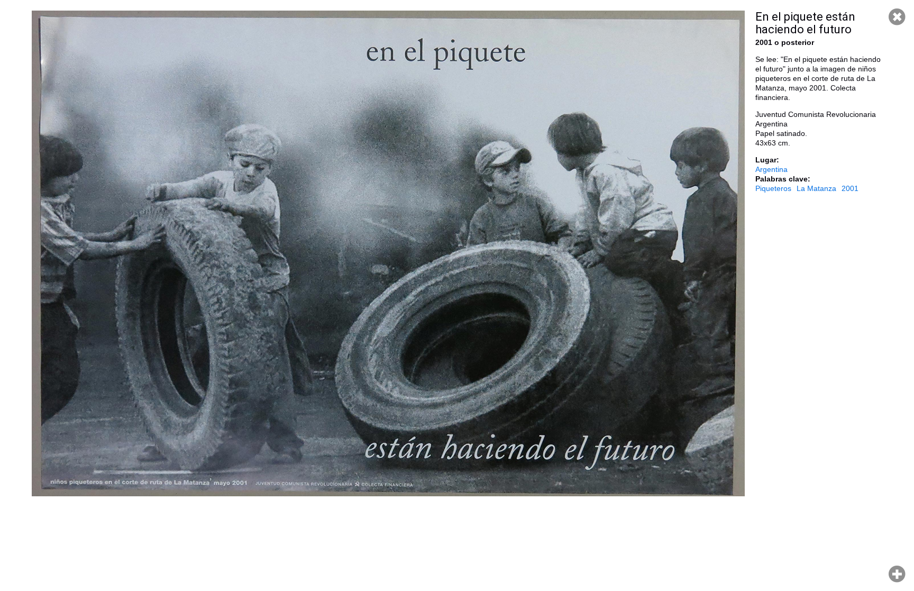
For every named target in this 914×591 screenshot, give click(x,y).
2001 (850, 188)
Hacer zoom (897, 574)
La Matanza (816, 188)
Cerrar (897, 17)
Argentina (771, 169)
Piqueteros (773, 188)
